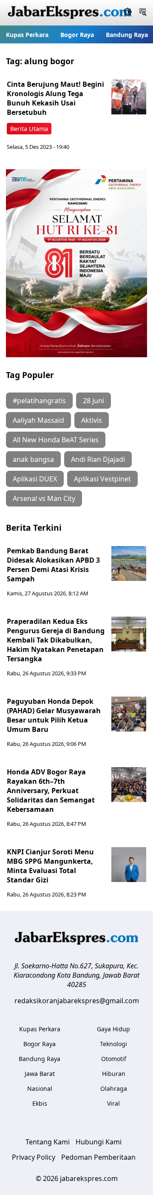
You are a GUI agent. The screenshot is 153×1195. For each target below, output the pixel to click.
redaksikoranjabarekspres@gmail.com (76, 1000)
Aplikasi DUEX (35, 479)
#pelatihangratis (39, 400)
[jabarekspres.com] (69, 13)
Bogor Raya (77, 35)
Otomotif (113, 1059)
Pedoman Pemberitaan (98, 1157)
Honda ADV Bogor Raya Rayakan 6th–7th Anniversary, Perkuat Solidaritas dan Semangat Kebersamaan (51, 790)
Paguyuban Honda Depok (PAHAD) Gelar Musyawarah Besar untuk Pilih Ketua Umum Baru (54, 715)
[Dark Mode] (127, 12)
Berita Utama (29, 129)
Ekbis (39, 1103)
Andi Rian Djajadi (98, 459)
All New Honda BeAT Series (56, 439)
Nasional (39, 1088)
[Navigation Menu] (142, 12)
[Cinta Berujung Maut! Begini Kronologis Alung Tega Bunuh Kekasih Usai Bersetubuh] (128, 97)
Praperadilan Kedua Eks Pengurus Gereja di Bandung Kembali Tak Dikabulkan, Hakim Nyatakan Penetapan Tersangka (56, 640)
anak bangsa (33, 459)
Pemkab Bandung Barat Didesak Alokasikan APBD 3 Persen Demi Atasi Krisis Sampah (53, 564)
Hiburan (113, 1074)
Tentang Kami (48, 1142)
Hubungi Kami (99, 1142)
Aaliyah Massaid (38, 420)
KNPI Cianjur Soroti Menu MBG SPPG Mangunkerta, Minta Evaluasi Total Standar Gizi (50, 866)
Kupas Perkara (27, 35)
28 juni (93, 400)
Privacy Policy (33, 1157)
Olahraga (113, 1088)
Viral (113, 1103)
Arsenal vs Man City (44, 498)
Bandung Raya (127, 35)
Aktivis (91, 420)
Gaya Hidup (113, 1029)
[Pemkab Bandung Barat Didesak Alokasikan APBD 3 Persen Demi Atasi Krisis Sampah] (128, 563)
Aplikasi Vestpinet (102, 479)
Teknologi (113, 1044)
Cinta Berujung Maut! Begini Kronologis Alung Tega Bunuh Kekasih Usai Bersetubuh (55, 98)
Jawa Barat (40, 1074)
